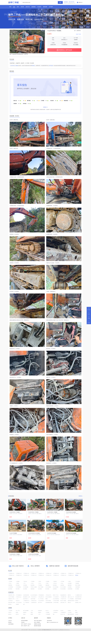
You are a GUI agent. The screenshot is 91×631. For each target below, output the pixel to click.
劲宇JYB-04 (40, 602)
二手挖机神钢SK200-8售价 (42, 595)
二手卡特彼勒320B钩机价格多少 (21, 595)
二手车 (32, 610)
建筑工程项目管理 (71, 614)
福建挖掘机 (70, 585)
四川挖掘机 (18, 585)
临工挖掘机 (10, 588)
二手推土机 (25, 581)
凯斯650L (69, 595)
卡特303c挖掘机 (48, 600)
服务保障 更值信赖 (37, 625)
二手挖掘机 (10, 581)
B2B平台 (17, 614)
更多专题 (9, 604)
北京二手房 (18, 610)
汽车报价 (69, 610)
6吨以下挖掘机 (77, 585)
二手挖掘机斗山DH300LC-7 (27, 573)
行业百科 (76, 614)
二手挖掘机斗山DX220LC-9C (65, 573)
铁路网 (17, 612)
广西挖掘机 (77, 583)
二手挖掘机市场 (63, 612)
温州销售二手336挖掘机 (79, 602)
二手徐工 (61, 583)
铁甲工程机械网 (25, 610)
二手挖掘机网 (48, 614)
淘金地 (24, 614)
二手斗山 (39, 583)
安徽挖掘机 (47, 585)
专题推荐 (17, 604)
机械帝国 (24, 612)
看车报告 (33, 65)
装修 (76, 610)
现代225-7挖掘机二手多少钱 (65, 600)
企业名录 (61, 610)
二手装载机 (18, 581)
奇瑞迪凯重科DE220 (63, 595)
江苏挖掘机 (25, 585)
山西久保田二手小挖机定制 (64, 602)
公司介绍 (10, 620)
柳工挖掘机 (18, 588)
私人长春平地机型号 (34, 595)
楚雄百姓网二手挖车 (11, 602)
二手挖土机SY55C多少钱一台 (50, 595)
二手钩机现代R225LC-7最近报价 (36, 602)
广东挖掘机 (40, 585)
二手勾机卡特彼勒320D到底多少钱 (58, 600)
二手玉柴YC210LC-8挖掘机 (65, 598)
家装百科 (9, 614)
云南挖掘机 (62, 585)
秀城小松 (69, 602)
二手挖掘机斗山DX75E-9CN (50, 575)
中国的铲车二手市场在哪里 (12, 598)
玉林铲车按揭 (33, 598)
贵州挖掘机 (55, 585)
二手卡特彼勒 (77, 581)
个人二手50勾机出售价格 (42, 598)
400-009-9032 (49, 620)
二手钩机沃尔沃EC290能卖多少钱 (36, 600)
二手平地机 (62, 581)
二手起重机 (47, 581)
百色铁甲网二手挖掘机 (12, 595)
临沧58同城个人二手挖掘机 (27, 598)
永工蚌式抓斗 (10, 600)
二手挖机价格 (55, 612)
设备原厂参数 (78, 34)
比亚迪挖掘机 (70, 588)
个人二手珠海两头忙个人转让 (72, 598)
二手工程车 (70, 612)
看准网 (76, 612)
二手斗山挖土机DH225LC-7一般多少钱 (22, 602)
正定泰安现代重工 (26, 595)
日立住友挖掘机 (63, 588)
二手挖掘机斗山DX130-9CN (57, 575)
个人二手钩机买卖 (26, 602)
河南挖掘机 (10, 585)
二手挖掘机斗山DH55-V (49, 573)
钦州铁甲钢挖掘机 (78, 598)
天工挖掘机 (77, 588)
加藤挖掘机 (32, 588)
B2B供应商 (40, 610)
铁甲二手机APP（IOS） (25, 625)
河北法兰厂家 (62, 614)
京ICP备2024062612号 (46, 629)
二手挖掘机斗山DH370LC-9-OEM (43, 575)
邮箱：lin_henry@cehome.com (52, 622)
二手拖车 (69, 581)
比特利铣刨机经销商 (49, 602)
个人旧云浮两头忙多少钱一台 (43, 600)
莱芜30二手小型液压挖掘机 (57, 595)
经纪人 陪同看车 (37, 622)
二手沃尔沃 (55, 583)
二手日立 (32, 583)
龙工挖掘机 (25, 588)
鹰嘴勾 (47, 598)
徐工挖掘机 (40, 588)
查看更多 (45, 107)
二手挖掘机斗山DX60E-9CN (20, 573)
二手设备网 (10, 610)
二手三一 (24, 583)
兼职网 (32, 614)
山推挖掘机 (55, 588)
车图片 (32, 612)
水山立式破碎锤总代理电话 (57, 598)
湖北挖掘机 (32, 585)
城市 (24, 604)
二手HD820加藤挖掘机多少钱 (58, 602)
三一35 (17, 598)
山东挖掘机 (70, 583)
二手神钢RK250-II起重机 (27, 600)
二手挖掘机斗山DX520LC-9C (73, 573)
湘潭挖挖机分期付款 (71, 600)
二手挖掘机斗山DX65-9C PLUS (13, 573)
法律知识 (39, 612)
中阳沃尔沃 (18, 600)
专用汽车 (9, 612)
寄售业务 (22, 622)
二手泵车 (39, 581)
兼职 (53, 614)
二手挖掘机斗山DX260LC (79, 573)
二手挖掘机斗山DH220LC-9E (13, 575)
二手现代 (47, 583)
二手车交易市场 (55, 610)
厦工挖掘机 (47, 588)
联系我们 (10, 622)
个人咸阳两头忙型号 (78, 595)
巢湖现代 (76, 600)
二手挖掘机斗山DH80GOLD (65, 575)
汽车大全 (47, 610)
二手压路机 (32, 581)
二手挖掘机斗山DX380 (56, 573)
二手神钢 (17, 583)
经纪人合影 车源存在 (38, 620)
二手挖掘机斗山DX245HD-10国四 (73, 575)
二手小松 (9, 583)
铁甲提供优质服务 (24, 620)
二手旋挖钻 (55, 581)
